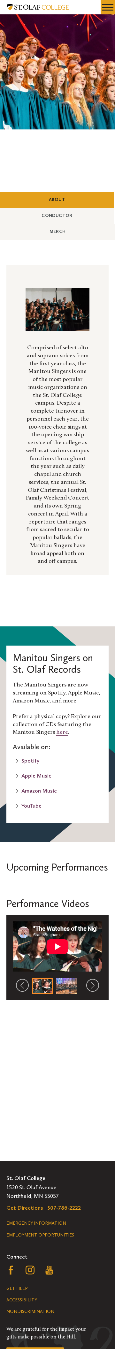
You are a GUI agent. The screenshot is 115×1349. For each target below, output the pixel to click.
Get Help (16, 1288)
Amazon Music (39, 790)
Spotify (30, 760)
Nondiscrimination (30, 1311)
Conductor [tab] (68, 215)
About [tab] (68, 199)
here (62, 732)
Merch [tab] (68, 231)
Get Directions (24, 1207)
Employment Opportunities (40, 1235)
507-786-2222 (64, 1207)
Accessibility (21, 1300)
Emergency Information (36, 1223)
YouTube (31, 805)
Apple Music (36, 775)
